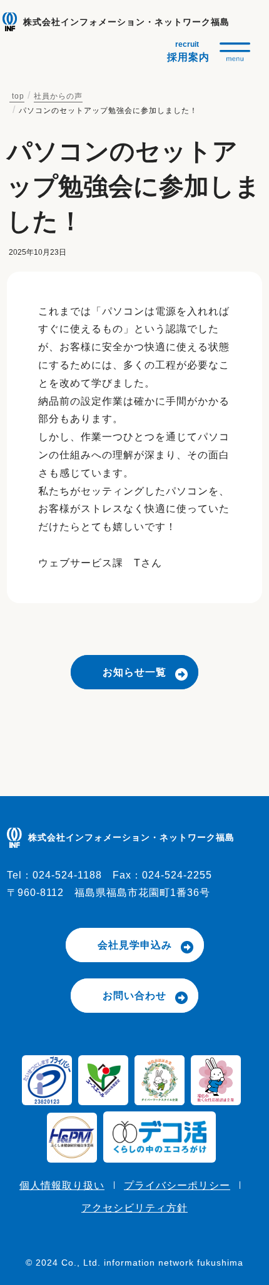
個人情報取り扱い (61, 1185)
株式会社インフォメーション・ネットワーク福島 (126, 22)
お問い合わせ (134, 995)
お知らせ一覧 (134, 672)
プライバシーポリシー (177, 1185)
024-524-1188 (67, 875)
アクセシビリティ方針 (134, 1208)
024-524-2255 (177, 875)
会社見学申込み (135, 945)
